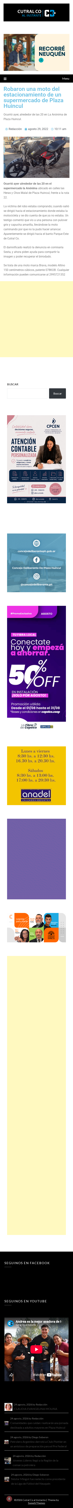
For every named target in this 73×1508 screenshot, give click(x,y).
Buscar (12, 384)
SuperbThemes (36, 1502)
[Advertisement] (36, 319)
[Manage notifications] (9, 1499)
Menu (65, 78)
